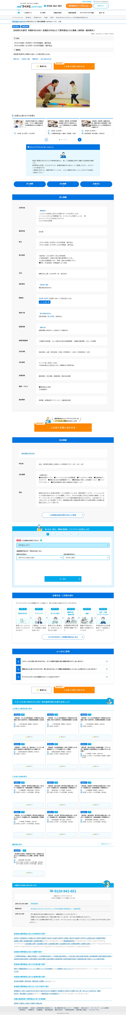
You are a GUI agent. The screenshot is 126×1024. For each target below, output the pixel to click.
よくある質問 (104, 1008)
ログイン (101, 6)
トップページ (19, 12)
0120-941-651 (53, 6)
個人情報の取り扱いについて (63, 1008)
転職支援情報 (72, 12)
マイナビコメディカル (17, 17)
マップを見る (43, 302)
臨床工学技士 (59, 1010)
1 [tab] (63, 106)
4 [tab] (66, 140)
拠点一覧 (101, 12)
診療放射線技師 (69, 1010)
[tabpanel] (63, 90)
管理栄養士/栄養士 (81, 1010)
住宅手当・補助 (26, 59)
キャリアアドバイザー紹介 (87, 12)
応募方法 (96, 183)
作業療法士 (31, 1010)
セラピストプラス (94, 1010)
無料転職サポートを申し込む (79, 6)
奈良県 (46, 17)
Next (79, 140)
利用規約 (76, 1008)
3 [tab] (64, 140)
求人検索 (42, 12)
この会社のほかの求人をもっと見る (63, 515)
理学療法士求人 (38, 17)
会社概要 (63, 183)
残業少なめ (16, 59)
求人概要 (29, 183)
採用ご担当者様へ (87, 1)
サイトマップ (95, 1008)
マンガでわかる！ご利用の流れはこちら (63, 637)
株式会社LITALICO (28, 453)
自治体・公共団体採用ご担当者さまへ (42, 1008)
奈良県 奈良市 (43, 298)
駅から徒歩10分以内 (46, 59)
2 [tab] (62, 140)
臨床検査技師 (49, 1010)
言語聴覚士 (40, 1010)
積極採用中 (35, 59)
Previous (46, 140)
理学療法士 (28, 17)
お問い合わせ (85, 1008)
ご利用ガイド (28, 12)
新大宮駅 (51, 316)
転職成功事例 (57, 12)
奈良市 (51, 17)
